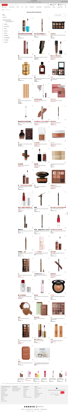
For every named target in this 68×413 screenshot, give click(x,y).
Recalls (2, 397)
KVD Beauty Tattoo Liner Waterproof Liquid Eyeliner (41, 209)
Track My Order (3, 388)
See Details (56, 395)
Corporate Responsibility (38, 393)
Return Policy (3, 393)
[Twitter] (25, 407)
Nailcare (19, 383)
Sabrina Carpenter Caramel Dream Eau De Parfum (24, 101)
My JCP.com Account (4, 389)
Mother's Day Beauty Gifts (9, 383)
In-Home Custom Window (27, 397)
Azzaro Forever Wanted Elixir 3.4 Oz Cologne (25, 78)
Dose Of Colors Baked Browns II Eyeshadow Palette (25, 276)
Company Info (37, 390)
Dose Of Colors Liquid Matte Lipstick (56, 57)
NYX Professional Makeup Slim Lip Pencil (57, 208)
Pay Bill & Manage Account (16, 388)
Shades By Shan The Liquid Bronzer (23, 165)
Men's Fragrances (37, 383)
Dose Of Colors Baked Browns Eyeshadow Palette (24, 341)
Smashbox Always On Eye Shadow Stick (40, 275)
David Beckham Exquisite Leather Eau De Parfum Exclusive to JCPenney (42, 79)
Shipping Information (4, 394)
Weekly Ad (25, 390)
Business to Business (38, 388)
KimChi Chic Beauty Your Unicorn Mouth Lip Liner (41, 297)
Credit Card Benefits (15, 390)
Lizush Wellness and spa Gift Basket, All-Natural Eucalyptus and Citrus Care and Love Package (41, 363)
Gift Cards (2, 398)
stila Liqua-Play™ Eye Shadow (39, 340)
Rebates (2, 399)
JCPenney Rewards (4, 390)
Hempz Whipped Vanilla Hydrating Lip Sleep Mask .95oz (58, 164)
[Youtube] (32, 407)
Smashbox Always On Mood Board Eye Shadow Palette (58, 35)
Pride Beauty (33, 383)
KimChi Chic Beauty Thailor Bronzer (23, 318)
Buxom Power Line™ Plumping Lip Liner (40, 35)
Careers (36, 389)
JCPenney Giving (37, 394)
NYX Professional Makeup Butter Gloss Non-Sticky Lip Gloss (25, 187)
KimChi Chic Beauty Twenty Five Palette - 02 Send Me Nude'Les (58, 319)
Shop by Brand (37, 395)
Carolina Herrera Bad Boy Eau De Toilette (40, 57)
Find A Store (25, 388)
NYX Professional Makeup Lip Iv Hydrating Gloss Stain (25, 35)
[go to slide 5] (35, 2)
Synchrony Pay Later (4, 395)
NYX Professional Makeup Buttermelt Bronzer (25, 362)
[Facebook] (28, 407)
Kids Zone (25, 395)
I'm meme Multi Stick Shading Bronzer (57, 340)
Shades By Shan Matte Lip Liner (56, 275)
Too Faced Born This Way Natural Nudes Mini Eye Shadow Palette (58, 79)
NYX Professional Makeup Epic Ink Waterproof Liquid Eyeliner (25, 253)
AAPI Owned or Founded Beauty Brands (26, 383)
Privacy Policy (23, 409)
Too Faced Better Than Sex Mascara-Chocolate (25, 57)
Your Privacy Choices (29, 409)
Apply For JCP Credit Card (16, 389)
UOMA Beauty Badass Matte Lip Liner (40, 100)
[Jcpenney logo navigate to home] (5, 5)
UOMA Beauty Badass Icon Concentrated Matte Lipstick (25, 209)
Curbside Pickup (25, 389)
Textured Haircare (15, 383)
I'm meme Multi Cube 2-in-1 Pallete (56, 100)
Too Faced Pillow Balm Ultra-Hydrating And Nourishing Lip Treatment (41, 253)
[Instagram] (27, 407)
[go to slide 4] (34, 2)
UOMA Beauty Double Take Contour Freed (24, 296)
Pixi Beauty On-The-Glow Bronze (39, 318)
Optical (24, 394)
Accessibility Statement (44, 409)
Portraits (24, 393)
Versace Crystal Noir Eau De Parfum (40, 186)
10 (32, 185)
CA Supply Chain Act (36, 409)
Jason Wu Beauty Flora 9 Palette (56, 186)
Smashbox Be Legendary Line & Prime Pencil (25, 122)
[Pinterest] (30, 407)
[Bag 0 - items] (65, 5)
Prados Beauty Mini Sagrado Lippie (39, 165)
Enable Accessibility (64, 1)
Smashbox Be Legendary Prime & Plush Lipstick (58, 230)
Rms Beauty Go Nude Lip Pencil (56, 122)
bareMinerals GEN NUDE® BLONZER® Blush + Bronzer (58, 297)
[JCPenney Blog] (34, 407)
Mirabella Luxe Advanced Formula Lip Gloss (41, 122)
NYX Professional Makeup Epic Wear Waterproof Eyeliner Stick (42, 231)
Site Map (36, 397)
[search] (48, 5)
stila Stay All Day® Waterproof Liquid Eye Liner (25, 230)
